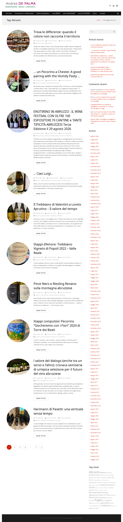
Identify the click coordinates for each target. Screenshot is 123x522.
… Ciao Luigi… (43, 173)
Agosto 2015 (95, 439)
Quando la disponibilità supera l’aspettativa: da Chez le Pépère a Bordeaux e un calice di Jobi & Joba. (102, 69)
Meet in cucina (103, 490)
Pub (42, 43)
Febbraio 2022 (95, 254)
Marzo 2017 (94, 385)
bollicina (98, 475)
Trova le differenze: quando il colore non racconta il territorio (57, 34)
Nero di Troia (104, 495)
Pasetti (58, 420)
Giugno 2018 (94, 335)
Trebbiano (68, 136)
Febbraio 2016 (95, 429)
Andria (109, 472)
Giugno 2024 (94, 183)
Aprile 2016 (94, 422)
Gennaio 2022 (95, 257)
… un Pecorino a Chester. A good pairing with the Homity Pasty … (57, 74)
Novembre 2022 (96, 230)
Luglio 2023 (94, 210)
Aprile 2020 (94, 284)
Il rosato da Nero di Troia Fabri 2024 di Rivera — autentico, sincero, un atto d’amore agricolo (103, 114)
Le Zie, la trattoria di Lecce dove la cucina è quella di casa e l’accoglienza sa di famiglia (103, 92)
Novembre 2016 (96, 399)
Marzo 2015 (94, 453)
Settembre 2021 (96, 264)
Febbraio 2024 (95, 197)
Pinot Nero (57, 295)
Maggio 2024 (95, 187)
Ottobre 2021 (95, 261)
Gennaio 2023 (95, 224)
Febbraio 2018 (95, 348)
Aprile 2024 (94, 190)
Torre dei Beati (60, 337)
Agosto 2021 (95, 268)
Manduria (97, 490)
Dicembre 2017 (95, 355)
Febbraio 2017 (95, 389)
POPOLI (43, 260)
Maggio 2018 (95, 338)
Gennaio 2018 (95, 352)
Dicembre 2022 (95, 227)
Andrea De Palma (52, 41)
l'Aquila (51, 295)
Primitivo (102, 497)
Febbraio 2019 (95, 311)
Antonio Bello (95, 119)
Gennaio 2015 (95, 456)
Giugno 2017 (94, 375)
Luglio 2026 (94, 140)
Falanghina (105, 482)
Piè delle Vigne (66, 180)
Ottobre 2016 (95, 402)
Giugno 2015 (94, 446)
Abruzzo (37, 43)
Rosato (50, 43)
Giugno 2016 (94, 416)
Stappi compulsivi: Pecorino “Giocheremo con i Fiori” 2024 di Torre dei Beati (57, 325)
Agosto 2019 (95, 301)
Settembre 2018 (96, 328)
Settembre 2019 (96, 298)
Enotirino (47, 136)
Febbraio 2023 (95, 220)
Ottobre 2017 (95, 362)
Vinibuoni (92, 508)
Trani (99, 506)
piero (92, 112)
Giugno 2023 (94, 214)
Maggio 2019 (95, 305)
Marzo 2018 (94, 345)
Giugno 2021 (94, 274)
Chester (43, 83)
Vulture (97, 508)
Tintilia (112, 503)
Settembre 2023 (96, 204)
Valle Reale (55, 260)
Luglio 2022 (94, 244)
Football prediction (96, 104)
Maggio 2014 (95, 460)
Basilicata (92, 475)
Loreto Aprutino (45, 216)
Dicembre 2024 (95, 166)
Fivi (109, 482)
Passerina (113, 495)
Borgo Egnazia (97, 477)
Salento (91, 503)
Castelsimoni (44, 295)
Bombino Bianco (105, 475)
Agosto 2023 (95, 207)
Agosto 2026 (95, 136)
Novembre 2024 (96, 170)
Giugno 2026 (94, 143)
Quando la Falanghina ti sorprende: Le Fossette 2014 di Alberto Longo (102, 106)
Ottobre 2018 (95, 325)
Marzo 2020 (94, 288)
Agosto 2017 (95, 369)
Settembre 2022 (96, 237)
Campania (104, 477)
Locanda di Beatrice (104, 487)
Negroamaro (94, 495)
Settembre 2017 (96, 365)
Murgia (105, 492)
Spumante (105, 503)
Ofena (59, 180)
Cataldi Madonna (46, 180)
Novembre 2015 (96, 433)
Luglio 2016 (94, 412)
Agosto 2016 (95, 409)
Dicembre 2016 (95, 396)
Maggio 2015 (95, 449)
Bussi (42, 136)
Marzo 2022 (94, 251)
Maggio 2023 (95, 217)
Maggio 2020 (95, 281)
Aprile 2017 (94, 382)
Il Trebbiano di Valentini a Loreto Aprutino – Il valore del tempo (57, 206)
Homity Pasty (49, 83)
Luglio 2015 (94, 443)
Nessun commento (66, 41)
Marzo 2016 (94, 426)
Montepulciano (54, 136)
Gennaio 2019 (95, 315)
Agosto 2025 (95, 156)
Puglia (45, 43)
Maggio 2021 (95, 278)
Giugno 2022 (94, 247)
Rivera (104, 500)
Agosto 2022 (95, 241)
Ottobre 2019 (95, 294)
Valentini (59, 216)
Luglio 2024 (94, 180)
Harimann (44, 420)
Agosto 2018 (95, 332)
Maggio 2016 (95, 419)
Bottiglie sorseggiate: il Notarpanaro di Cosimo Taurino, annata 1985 (103, 121)
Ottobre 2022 (95, 234)
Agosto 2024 (95, 177)
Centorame (106, 480)
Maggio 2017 (95, 379)
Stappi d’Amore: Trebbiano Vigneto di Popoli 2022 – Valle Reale (55, 248)
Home (98, 20)
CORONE (99, 482)
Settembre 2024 (96, 173)
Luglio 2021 (94, 271)
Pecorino (56, 83)
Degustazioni (45, 380)
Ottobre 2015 (95, 436)
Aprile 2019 (94, 308)
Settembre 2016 (96, 406)
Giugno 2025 (94, 163)
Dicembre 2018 (95, 318)
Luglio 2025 (94, 160)
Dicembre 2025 (95, 153)
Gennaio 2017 (95, 392)
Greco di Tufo (96, 485)
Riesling (62, 295)
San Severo (97, 503)
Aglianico (103, 472)
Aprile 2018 (94, 342)
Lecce (96, 487)
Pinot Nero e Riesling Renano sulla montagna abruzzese (55, 286)
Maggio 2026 (95, 146)
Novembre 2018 (96, 321)
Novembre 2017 (96, 358)
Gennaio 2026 (95, 150)
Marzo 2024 (94, 193)
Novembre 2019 (96, 291)
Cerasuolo (54, 180)
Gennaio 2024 (95, 200)
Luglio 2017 (94, 372)
